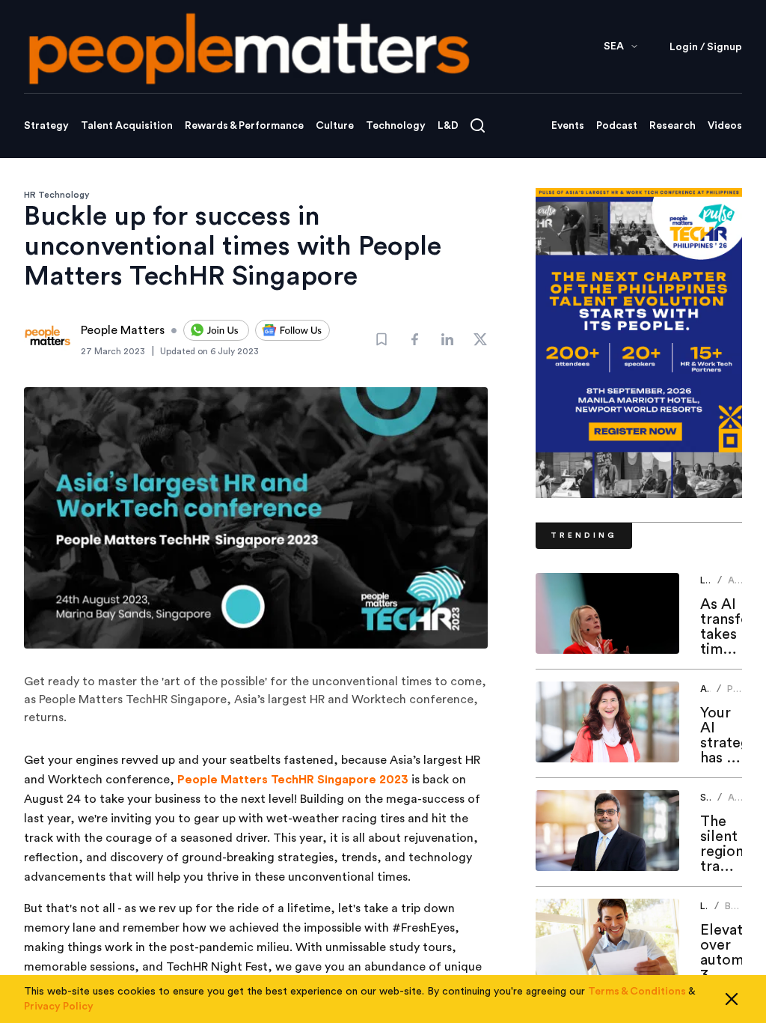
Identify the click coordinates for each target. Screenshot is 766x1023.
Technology (396, 126)
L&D (448, 126)
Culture (335, 126)
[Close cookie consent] (731, 999)
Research (672, 126)
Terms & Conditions (637, 991)
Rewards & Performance (244, 126)
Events (567, 126)
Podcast (616, 126)
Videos (725, 126)
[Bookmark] (381, 339)
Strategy (46, 126)
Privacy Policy (59, 1006)
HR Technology (57, 194)
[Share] (414, 339)
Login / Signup (706, 47)
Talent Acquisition (127, 126)
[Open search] (478, 125)
